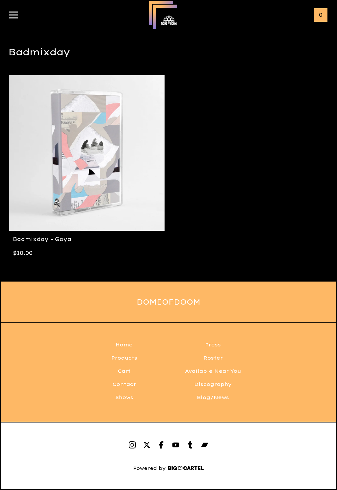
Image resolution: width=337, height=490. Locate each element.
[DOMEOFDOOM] (169, 21)
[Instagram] (132, 445)
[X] (147, 445)
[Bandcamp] (205, 445)
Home (124, 344)
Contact (124, 384)
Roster (213, 358)
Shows (124, 397)
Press (213, 344)
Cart (124, 371)
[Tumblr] (190, 445)
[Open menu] (13, 15)
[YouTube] (176, 445)
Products (124, 358)
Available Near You (213, 371)
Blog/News (213, 397)
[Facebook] (161, 445)
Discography (213, 384)
